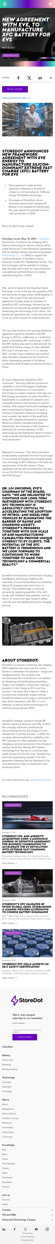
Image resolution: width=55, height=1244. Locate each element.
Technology (8, 1077)
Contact (6, 1210)
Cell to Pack (7, 1060)
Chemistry (6, 1082)
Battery (6, 1055)
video (32, 350)
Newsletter (7, 1182)
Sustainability (8, 1132)
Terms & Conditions (27, 1237)
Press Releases (8, 1164)
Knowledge (8, 1145)
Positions (6, 1200)
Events (5, 1159)
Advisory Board (9, 1114)
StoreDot (44, 239)
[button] (27, 1210)
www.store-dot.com (41, 780)
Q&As (4, 1173)
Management (8, 1109)
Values (5, 1205)
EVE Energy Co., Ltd (13, 255)
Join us (6, 1195)
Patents (5, 1168)
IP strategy (6, 1092)
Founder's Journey (10, 1118)
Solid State (7, 1087)
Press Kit (6, 1187)
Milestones (7, 1123)
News (4, 1155)
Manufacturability (9, 1069)
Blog (4, 1150)
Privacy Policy (27, 1233)
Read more (15, 89)
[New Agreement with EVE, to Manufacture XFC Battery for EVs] (40, 78)
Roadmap (6, 1065)
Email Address (19, 1023)
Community (7, 1137)
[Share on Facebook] (18, 78)
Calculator (7, 1047)
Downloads (7, 1178)
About (5, 1100)
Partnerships (7, 1128)
